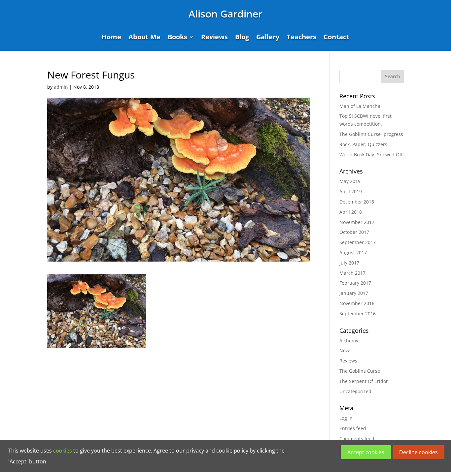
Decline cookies (418, 452)
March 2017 (352, 273)
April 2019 (350, 191)
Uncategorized (355, 391)
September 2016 (357, 313)
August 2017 (353, 252)
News (345, 350)
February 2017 (355, 283)
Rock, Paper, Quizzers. (364, 144)
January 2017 (353, 293)
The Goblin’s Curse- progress (371, 134)
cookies (62, 450)
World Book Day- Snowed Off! (371, 154)
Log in (346, 418)
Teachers (301, 38)
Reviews (214, 38)
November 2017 (356, 222)
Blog (242, 38)
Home (111, 38)
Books (177, 38)
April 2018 (350, 212)
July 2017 (349, 263)
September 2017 (357, 242)
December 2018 (356, 202)
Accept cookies (365, 452)
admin (61, 87)
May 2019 (350, 181)
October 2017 (354, 232)
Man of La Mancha (359, 106)
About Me (144, 38)
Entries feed (352, 428)
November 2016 (356, 303)
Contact (336, 38)
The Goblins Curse (359, 371)
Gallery (267, 38)
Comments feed (356, 438)
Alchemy (348, 340)
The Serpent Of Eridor (363, 381)
